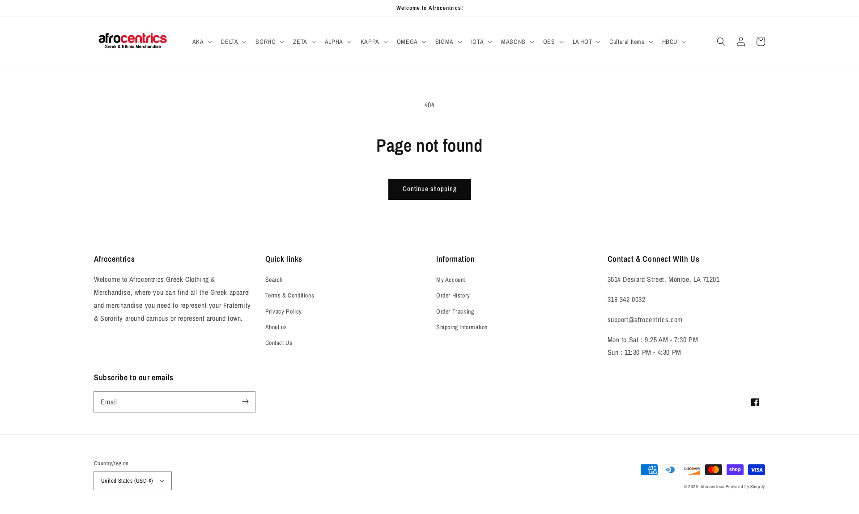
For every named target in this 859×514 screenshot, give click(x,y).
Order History (453, 295)
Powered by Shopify (745, 486)
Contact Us (279, 343)
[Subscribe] (245, 402)
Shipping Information (462, 327)
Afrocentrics (712, 486)
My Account (450, 280)
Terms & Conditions (290, 295)
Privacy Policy (283, 311)
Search (274, 280)
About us (276, 327)
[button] (201, 41)
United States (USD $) (127, 480)
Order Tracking (455, 311)
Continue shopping (430, 188)
